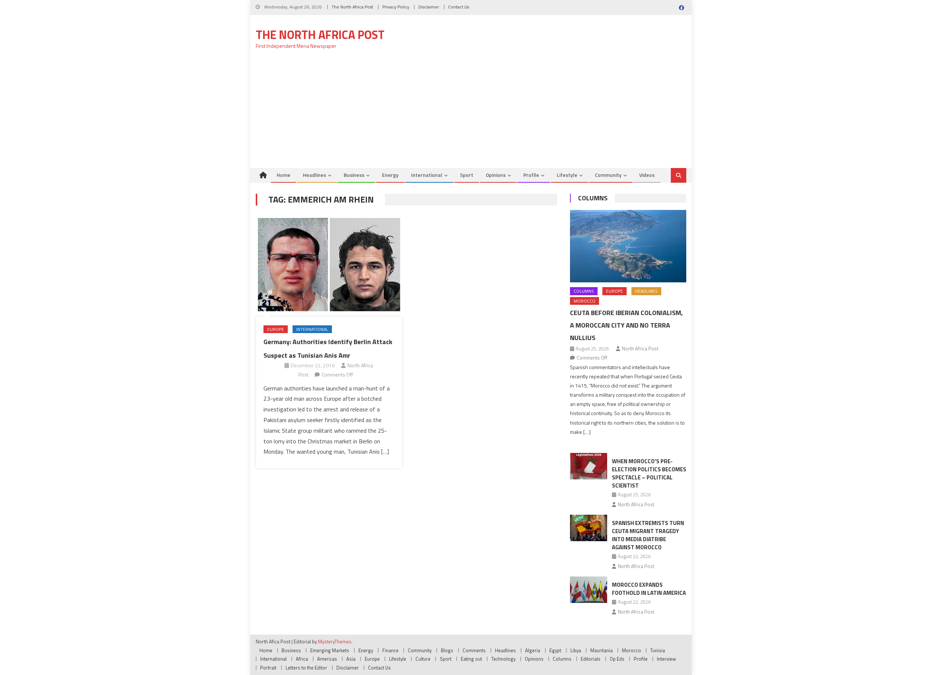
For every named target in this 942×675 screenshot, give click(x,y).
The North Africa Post (352, 6)
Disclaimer (428, 6)
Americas (327, 658)
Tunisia (657, 650)
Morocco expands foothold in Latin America (649, 589)
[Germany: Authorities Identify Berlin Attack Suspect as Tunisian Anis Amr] (329, 265)
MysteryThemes (334, 641)
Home (283, 175)
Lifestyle (567, 175)
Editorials (591, 658)
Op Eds (617, 658)
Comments (474, 650)
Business (354, 175)
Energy (390, 175)
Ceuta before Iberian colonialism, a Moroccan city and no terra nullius (626, 325)
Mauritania (601, 650)
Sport (466, 175)
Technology (503, 658)
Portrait (268, 667)
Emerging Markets (329, 650)
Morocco (584, 300)
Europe (275, 329)
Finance (390, 650)
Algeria (532, 650)
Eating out (471, 658)
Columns (593, 198)
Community (608, 175)
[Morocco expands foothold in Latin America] (588, 589)
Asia (350, 658)
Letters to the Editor (306, 667)
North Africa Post (640, 348)
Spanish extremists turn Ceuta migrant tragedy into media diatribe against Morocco (648, 535)
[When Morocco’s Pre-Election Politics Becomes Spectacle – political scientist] (588, 466)
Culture (423, 658)
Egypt (555, 650)
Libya (575, 650)
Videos (647, 175)
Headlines (314, 175)
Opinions (496, 175)
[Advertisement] (471, 112)
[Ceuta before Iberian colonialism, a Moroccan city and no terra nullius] (628, 246)
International (426, 175)
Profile (531, 175)
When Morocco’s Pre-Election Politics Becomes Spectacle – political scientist (649, 473)
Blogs (447, 650)
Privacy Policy (395, 6)
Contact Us (458, 6)
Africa (302, 658)
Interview (666, 658)
